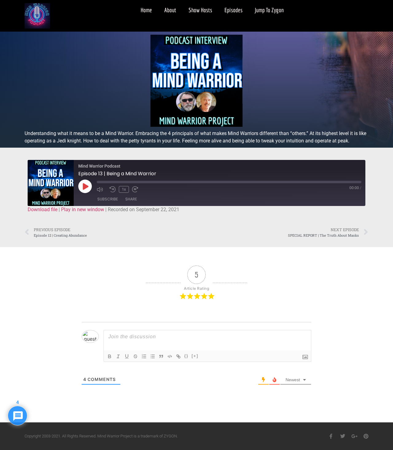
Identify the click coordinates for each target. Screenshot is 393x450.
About (170, 10)
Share (131, 199)
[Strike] (135, 356)
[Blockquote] (161, 356)
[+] (195, 356)
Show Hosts (200, 10)
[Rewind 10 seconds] (113, 189)
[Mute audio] (102, 189)
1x (124, 189)
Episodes (233, 10)
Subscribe (107, 199)
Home (146, 10)
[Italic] (118, 356)
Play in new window (82, 209)
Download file (42, 209)
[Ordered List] (144, 356)
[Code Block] (169, 356)
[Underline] (127, 356)
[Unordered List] (152, 356)
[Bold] (109, 356)
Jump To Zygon (269, 10)
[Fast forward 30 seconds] (137, 189)
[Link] (178, 356)
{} (186, 356)
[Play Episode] (85, 186)
